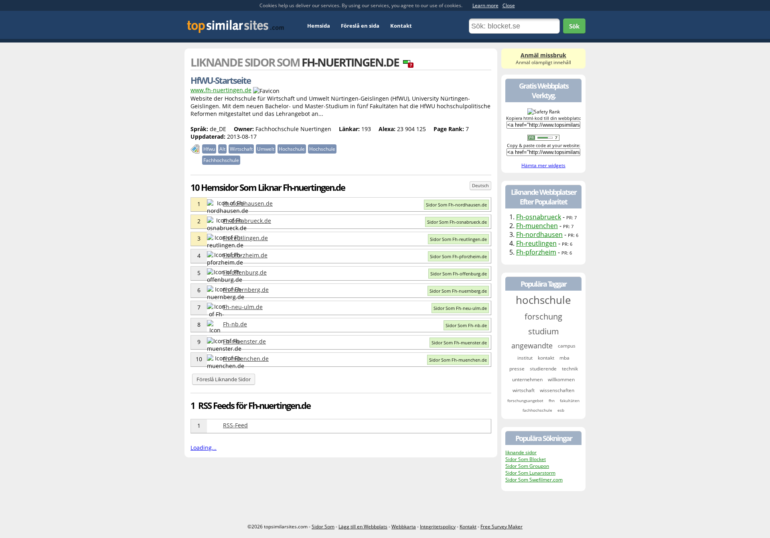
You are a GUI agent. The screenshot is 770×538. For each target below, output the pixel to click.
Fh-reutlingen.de (245, 238)
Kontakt (401, 25)
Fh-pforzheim (536, 252)
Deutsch (480, 185)
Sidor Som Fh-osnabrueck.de (457, 222)
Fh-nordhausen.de (248, 203)
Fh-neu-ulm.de (243, 307)
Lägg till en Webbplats (362, 526)
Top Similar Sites (235, 26)
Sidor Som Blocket (525, 459)
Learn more (485, 5)
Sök (574, 26)
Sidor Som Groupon (527, 466)
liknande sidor (521, 452)
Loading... (203, 447)
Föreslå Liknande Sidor (224, 379)
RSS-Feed (235, 425)
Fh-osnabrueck (538, 216)
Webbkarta (403, 526)
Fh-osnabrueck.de (247, 221)
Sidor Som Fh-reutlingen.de (458, 239)
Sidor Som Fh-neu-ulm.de (460, 308)
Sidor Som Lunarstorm (530, 472)
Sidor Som (323, 526)
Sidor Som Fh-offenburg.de (458, 274)
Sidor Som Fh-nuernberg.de (458, 291)
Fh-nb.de (235, 324)
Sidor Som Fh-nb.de (466, 325)
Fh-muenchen (537, 225)
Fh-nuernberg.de (246, 289)
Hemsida (318, 25)
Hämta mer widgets (543, 165)
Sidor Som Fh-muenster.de (459, 343)
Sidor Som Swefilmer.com (534, 479)
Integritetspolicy (438, 526)
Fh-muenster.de (244, 341)
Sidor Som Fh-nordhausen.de (456, 205)
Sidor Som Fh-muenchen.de (458, 360)
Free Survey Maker (501, 526)
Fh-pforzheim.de (245, 255)
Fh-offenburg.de (245, 272)
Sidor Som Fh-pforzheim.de (458, 256)
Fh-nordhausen (539, 234)
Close (509, 5)
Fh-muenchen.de (246, 358)
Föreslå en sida (360, 25)
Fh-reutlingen (536, 243)
